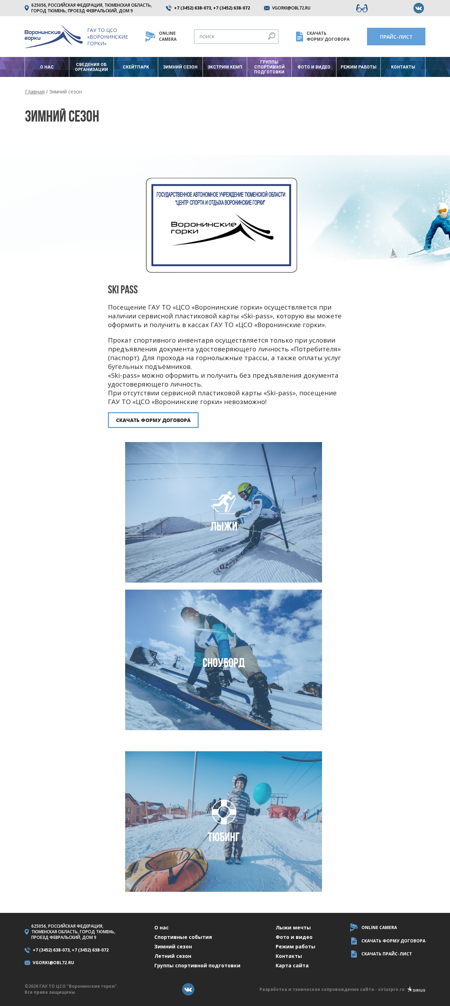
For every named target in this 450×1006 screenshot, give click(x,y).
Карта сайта (292, 965)
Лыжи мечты (293, 927)
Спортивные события (183, 937)
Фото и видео (313, 67)
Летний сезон (172, 956)
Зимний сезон (180, 67)
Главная (35, 91)
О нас (47, 67)
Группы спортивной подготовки (269, 67)
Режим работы (359, 67)
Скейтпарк (136, 67)
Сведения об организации (91, 67)
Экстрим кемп (225, 67)
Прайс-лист (396, 36)
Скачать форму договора (153, 420)
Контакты (403, 67)
